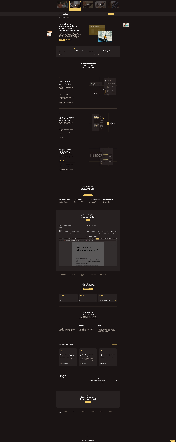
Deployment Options (85, 430)
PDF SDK (65, 420)
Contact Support (94, 420)
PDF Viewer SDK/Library (66, 425)
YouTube (110, 418)
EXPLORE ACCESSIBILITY (88, 195)
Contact (110, 413)
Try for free (68, 39)
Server (74, 418)
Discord (110, 420)
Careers (101, 420)
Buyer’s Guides (84, 426)
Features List (84, 422)
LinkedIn (110, 416)
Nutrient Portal (93, 418)
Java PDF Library (67, 413)
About (101, 413)
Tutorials (83, 420)
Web (73, 413)
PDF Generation (66, 427)
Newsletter (84, 432)
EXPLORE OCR (62, 160)
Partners (101, 422)
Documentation (93, 416)
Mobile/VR (75, 416)
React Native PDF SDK (68, 418)
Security (101, 416)
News (83, 428)
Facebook (111, 424)
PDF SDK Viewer (66, 416)
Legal (101, 424)
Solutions (74, 420)
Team (101, 418)
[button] (80, 14)
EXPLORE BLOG (114, 344)
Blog (83, 413)
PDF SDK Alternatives (85, 424)
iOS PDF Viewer (66, 422)
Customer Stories (85, 418)
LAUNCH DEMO (62, 39)
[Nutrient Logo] (63, 14)
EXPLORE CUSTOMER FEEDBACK (88, 288)
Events (83, 416)
